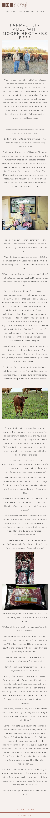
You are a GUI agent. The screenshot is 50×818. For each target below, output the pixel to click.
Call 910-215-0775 (25, 809)
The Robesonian (26, 130)
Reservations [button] (25, 815)
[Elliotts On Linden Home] (14, 5)
